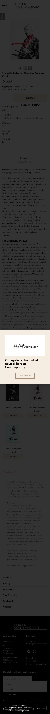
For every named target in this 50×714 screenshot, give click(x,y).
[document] (25, 357)
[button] (46, 334)
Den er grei (41, 708)
